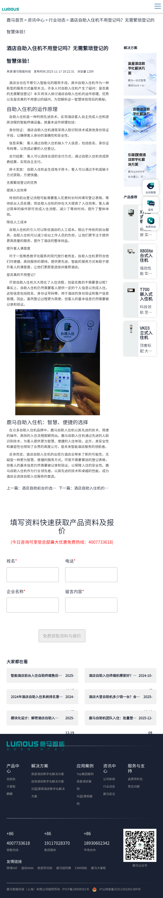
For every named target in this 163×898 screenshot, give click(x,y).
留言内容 (74, 591)
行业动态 (57, 20)
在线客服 (151, 192)
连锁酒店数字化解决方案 (47, 781)
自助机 (11, 779)
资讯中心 (36, 20)
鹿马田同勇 (63, 868)
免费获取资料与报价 (62, 636)
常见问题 (134, 786)
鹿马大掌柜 (98, 868)
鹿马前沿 (109, 793)
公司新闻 (109, 779)
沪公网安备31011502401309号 (119, 889)
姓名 (12, 561)
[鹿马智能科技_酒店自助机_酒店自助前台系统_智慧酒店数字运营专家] (11, 6)
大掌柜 (11, 786)
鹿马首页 (15, 20)
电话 (70, 561)
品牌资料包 (135, 779)
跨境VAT (12, 868)
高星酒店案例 (84, 785)
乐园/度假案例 (85, 800)
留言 (150, 209)
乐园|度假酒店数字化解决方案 (48, 792)
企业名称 (16, 591)
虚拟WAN (27, 868)
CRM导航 (81, 868)
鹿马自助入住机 (24, 422)
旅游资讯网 (44, 868)
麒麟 (10, 793)
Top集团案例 (85, 774)
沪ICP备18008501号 (75, 889)
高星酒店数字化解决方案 (47, 774)
